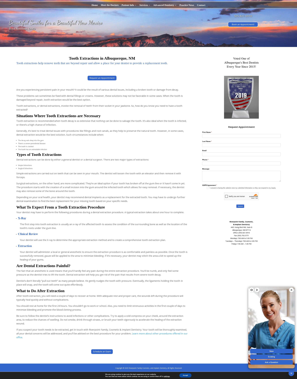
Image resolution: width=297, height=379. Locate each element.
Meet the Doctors (110, 5)
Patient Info (128, 5)
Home (95, 5)
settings (167, 376)
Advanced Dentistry (163, 5)
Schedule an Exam (102, 351)
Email (204, 150)
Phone (205, 160)
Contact (201, 5)
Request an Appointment (102, 78)
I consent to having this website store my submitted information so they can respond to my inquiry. (242, 188)
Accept (185, 375)
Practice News (186, 5)
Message (205, 169)
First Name (207, 132)
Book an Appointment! (243, 24)
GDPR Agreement (209, 185)
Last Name (207, 141)
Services (143, 5)
